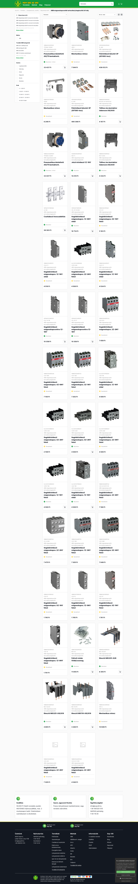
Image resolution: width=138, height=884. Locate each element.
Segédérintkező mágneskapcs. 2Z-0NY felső (81, 274)
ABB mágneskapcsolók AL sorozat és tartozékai (27, 23)
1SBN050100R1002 (104, 154)
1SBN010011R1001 (104, 208)
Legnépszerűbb (23, 66)
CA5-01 (101, 596)
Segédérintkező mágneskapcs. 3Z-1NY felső (81, 384)
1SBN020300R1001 (49, 154)
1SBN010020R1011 (104, 263)
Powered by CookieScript (125, 881)
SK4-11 (73, 156)
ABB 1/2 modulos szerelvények (23, 53)
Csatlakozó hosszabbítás (54, 217)
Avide (72, 851)
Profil (119, 4)
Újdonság (21, 69)
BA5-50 (73, 651)
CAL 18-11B (47, 320)
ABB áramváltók (20, 50)
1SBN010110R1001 (48, 594)
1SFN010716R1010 (76, 208)
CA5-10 (46, 651)
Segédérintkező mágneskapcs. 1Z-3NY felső (81, 550)
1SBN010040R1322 (104, 318)
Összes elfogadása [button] (126, 871)
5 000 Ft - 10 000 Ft (24, 91)
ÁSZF (90, 845)
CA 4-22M (46, 541)
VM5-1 (73, 47)
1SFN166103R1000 (76, 99)
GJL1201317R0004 (104, 373)
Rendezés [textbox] (46, 14)
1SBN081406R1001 (49, 705)
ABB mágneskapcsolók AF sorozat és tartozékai (27, 20)
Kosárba (65, 67)
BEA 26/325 (102, 651)
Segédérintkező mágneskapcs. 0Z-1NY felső (108, 219)
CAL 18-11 (74, 320)
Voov (82, 880)
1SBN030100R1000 (76, 45)
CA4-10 (73, 596)
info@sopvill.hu (96, 806)
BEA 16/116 (74, 707)
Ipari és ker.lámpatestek (59, 859)
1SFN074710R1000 (49, 208)
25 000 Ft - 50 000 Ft (24, 97)
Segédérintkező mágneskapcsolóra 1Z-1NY (53, 329)
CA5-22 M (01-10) (104, 486)
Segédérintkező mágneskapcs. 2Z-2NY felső (108, 495)
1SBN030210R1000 (104, 705)
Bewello (72, 856)
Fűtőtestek (55, 836)
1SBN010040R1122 (104, 484)
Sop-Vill (16, 10)
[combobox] (55, 14)
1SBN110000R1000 (76, 649)
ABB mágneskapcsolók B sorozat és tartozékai (27, 25)
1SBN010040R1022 (49, 759)
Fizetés (91, 842)
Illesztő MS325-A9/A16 (54, 713)
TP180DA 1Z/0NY (48, 156)
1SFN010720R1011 (76, 318)
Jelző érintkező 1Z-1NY (81, 162)
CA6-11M (73, 486)
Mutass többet (19, 30)
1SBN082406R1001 (104, 649)
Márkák (34, 5)
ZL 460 (101, 47)
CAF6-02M (74, 431)
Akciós (20, 78)
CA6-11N (101, 375)
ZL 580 (73, 101)
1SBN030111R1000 (49, 99)
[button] (125, 878)
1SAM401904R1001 (76, 154)
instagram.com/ (79, 825)
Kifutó (20, 72)
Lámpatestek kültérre (58, 856)
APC (71, 845)
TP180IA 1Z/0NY (48, 47)
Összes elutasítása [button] (126, 875)
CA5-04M (101, 541)
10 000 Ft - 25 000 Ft (24, 94)
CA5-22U (101, 320)
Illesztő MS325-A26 (107, 658)
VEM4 (45, 101)
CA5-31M (74, 375)
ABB (20, 38)
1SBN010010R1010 (49, 649)
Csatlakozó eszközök (58, 842)
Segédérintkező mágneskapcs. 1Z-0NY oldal (81, 219)
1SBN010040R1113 (76, 539)
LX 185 (45, 210)
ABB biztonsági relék (21, 55)
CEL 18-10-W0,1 (75, 210)
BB (71, 854)
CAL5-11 (101, 265)
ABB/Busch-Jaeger (76, 839)
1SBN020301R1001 (49, 45)
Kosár (121, 4)
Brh (71, 859)
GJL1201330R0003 (49, 484)
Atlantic (72, 848)
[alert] (126, 870)
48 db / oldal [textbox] (102, 14)
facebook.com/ (51, 825)
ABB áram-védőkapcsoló (22, 45)
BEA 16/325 (47, 707)
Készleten (21, 81)
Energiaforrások (57, 850)
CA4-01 (46, 596)
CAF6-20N (74, 265)
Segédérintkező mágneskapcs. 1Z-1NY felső (53, 495)
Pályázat (47, 5)
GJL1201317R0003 (76, 484)
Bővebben (124, 868)
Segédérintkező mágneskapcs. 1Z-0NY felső (81, 605)
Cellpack (72, 862)
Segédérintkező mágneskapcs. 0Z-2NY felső (53, 439)
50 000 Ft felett (23, 100)
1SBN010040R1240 (49, 373)
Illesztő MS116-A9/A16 (81, 713)
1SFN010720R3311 (49, 318)
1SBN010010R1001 (104, 594)
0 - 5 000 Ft (22, 88)
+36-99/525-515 (96, 809)
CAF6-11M (46, 486)
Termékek (26, 5)
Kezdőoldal (110, 836)
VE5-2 (100, 707)
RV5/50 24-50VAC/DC (105, 101)
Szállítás (91, 839)
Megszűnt (21, 75)
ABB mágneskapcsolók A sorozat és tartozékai (27, 18)
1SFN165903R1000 (104, 45)
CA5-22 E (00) (75, 761)
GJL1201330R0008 (76, 263)
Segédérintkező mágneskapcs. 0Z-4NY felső (109, 550)
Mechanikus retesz (79, 54)
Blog (40, 5)
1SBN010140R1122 (49, 539)
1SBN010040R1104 (104, 539)
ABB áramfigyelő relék (21, 48)
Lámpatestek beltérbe (58, 853)
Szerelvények (56, 839)
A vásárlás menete (94, 836)
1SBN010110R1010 (76, 594)
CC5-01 (101, 210)
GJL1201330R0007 (104, 429)
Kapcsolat (110, 845)
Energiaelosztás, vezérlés (33, 10)
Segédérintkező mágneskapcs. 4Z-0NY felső (53, 384)
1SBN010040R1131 (76, 373)
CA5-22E (46, 761)
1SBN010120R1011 (48, 263)
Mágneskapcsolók (44, 10)
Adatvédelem (93, 848)
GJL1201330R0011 (76, 429)
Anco (71, 842)
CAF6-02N (47, 431)
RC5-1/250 (102, 156)
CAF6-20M (102, 431)
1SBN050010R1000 (104, 99)
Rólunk (109, 842)
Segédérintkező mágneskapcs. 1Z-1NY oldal (53, 274)
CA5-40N (46, 375)
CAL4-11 (46, 265)
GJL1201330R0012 (49, 429)
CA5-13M (74, 541)
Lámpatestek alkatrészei (59, 867)
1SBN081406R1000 (76, 705)
